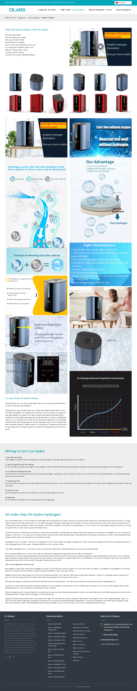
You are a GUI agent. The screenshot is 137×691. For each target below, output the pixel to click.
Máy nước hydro (79, 624)
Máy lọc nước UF (78, 648)
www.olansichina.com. (110, 644)
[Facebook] (6, 656)
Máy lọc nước (77, 641)
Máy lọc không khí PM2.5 (57, 637)
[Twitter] (10, 656)
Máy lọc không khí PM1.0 (57, 633)
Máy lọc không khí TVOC (57, 664)
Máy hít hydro (78, 657)
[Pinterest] (13, 656)
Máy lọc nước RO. (79, 645)
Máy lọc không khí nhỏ (56, 661)
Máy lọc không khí (54, 624)
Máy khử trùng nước (80, 638)
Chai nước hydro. (79, 634)
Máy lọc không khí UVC (56, 677)
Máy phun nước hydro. (81, 627)
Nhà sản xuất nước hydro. (82, 631)
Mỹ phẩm (76, 661)
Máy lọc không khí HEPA (57, 668)
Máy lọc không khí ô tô (56, 640)
